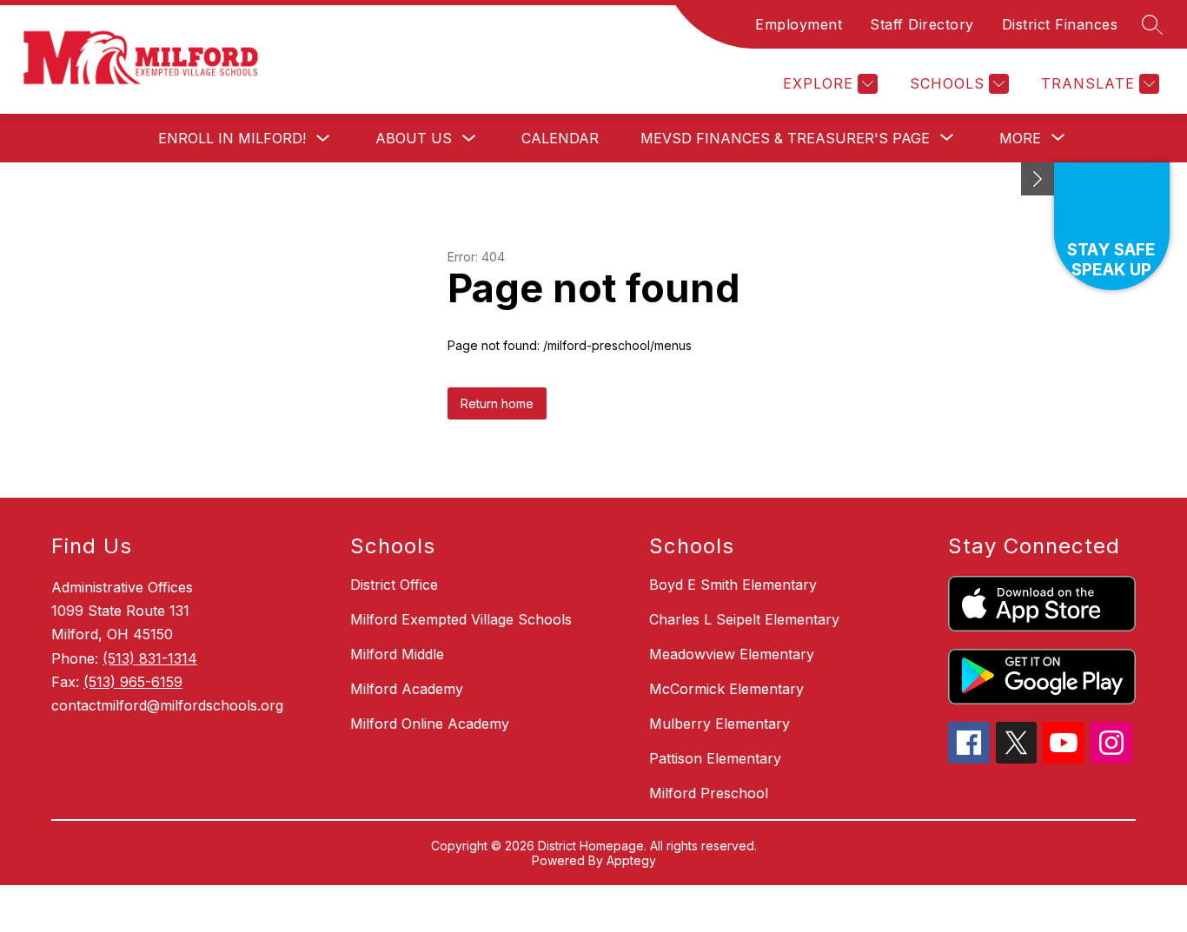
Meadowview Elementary (731, 654)
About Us (413, 138)
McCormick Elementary (726, 688)
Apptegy (631, 860)
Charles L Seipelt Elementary (744, 619)
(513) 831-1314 (150, 658)
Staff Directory (922, 24)
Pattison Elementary (715, 758)
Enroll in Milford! (232, 138)
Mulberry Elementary (719, 723)
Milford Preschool (708, 793)
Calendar (560, 138)
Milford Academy (406, 688)
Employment (798, 24)
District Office (394, 584)
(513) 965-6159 (132, 682)
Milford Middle (397, 654)
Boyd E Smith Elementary (733, 584)
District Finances (1060, 24)
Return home (497, 403)
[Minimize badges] (1037, 178)
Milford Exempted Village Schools (461, 619)
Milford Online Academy (429, 723)
